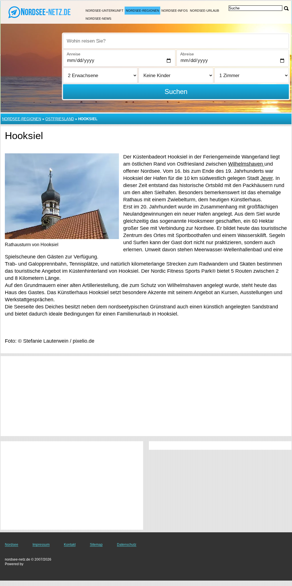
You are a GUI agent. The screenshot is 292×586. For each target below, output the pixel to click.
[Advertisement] (146, 396)
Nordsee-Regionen (142, 10)
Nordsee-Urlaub (204, 10)
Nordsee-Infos (174, 10)
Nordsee (11, 545)
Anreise (73, 54)
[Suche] (286, 8)
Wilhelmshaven (246, 164)
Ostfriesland (59, 119)
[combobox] (176, 41)
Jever (266, 178)
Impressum (41, 545)
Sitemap (96, 545)
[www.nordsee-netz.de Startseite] (40, 11)
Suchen (176, 91)
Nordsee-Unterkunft (104, 10)
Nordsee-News (98, 18)
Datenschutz (126, 545)
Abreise (187, 54)
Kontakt (70, 545)
